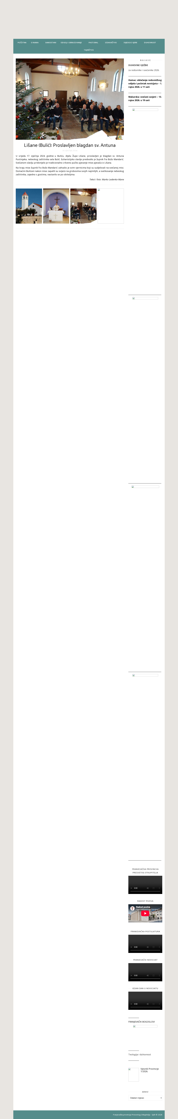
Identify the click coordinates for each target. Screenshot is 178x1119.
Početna (22, 42)
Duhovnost (150, 42)
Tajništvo (89, 50)
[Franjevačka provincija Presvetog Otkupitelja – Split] (89, 19)
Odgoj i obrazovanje (71, 42)
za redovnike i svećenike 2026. (143, 70)
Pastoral (93, 42)
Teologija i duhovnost (139, 1054)
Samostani (50, 42)
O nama (35, 42)
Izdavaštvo (111, 42)
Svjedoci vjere (130, 42)
